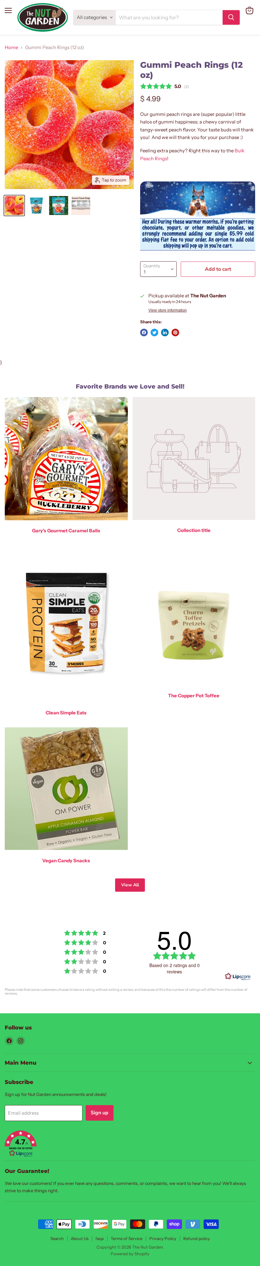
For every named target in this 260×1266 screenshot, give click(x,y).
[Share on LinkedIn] (165, 332)
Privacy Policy (162, 1238)
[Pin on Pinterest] (175, 332)
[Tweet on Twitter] (154, 332)
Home (11, 47)
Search (57, 1238)
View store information (167, 310)
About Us (79, 1238)
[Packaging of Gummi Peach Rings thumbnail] (36, 205)
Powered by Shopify (130, 1253)
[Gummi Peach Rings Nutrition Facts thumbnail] (81, 205)
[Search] (231, 17)
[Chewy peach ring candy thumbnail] (14, 205)
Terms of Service (126, 1238)
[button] (130, 1144)
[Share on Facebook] (144, 332)
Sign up (99, 1112)
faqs (99, 1238)
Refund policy (196, 1238)
